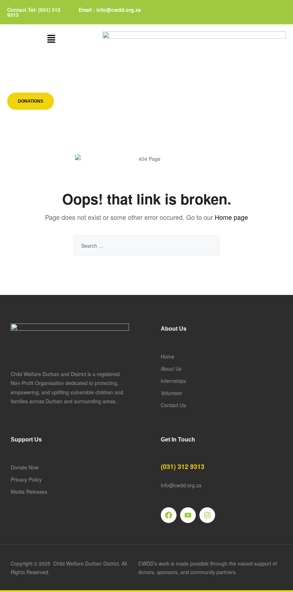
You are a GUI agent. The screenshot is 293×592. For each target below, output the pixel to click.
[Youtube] (188, 515)
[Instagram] (207, 515)
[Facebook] (169, 515)
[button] (51, 38)
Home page (231, 217)
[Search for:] (146, 245)
